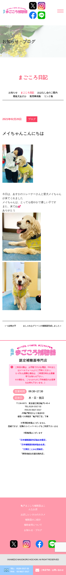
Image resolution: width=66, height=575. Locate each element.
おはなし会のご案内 (47, 92)
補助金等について (33, 525)
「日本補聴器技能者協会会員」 (33, 444)
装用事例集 (35, 96)
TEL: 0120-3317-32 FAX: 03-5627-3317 (19, 570)
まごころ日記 (27, 92)
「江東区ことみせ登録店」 (33, 449)
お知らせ (12, 92)
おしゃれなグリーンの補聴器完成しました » (42, 326)
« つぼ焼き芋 (10, 326)
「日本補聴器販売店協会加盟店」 (33, 440)
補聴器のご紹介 (33, 519)
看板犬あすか (19, 96)
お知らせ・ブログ (33, 530)
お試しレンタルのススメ (33, 514)
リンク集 (48, 96)
